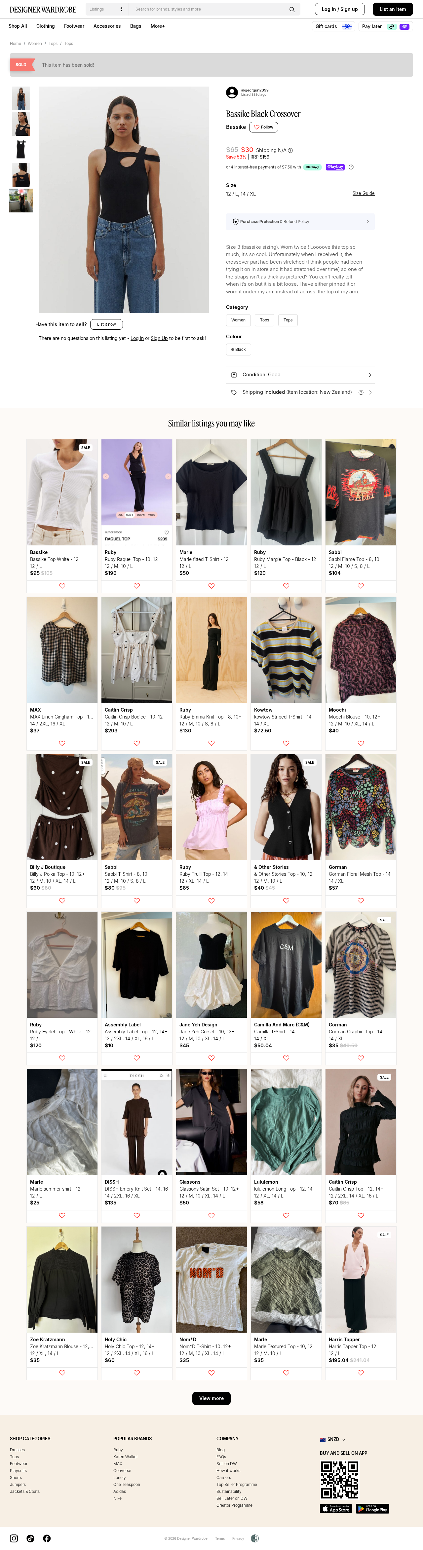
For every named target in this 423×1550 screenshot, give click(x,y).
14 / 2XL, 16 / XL (47, 723)
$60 (40, 888)
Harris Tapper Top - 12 (352, 1346)
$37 (35, 730)
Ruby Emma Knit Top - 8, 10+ (210, 717)
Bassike (236, 127)
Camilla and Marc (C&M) (282, 1024)
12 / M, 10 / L (119, 566)
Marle (185, 552)
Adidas (119, 1491)
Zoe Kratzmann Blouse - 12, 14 (63, 1346)
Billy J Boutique (47, 867)
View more (211, 1398)
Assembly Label (123, 1024)
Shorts (16, 1477)
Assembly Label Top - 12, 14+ (136, 1031)
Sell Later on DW (232, 1498)
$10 (109, 1045)
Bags (135, 26)
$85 (184, 888)
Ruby (110, 552)
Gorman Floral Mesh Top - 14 (360, 874)
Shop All (18, 26)
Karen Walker (125, 1456)
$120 (260, 573)
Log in (329, 9)
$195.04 (349, 1360)
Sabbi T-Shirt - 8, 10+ (127, 874)
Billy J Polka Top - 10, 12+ (57, 874)
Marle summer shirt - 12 (55, 1189)
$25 (34, 1202)
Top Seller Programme (236, 1484)
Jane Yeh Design (198, 1024)
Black (240, 349)
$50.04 (263, 1045)
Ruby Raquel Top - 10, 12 (131, 559)
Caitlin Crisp (119, 710)
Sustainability (229, 1491)
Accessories (107, 26)
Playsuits (18, 1470)
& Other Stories (271, 867)
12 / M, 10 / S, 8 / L (349, 566)
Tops (53, 43)
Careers (223, 1477)
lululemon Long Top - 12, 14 (283, 1189)
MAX (35, 710)
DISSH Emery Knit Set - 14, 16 (136, 1189)
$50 (184, 573)
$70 (339, 1202)
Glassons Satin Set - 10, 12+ (209, 1189)
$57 (333, 888)
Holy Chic (116, 1339)
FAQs (221, 1456)
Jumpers (18, 1484)
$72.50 (262, 730)
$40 (334, 730)
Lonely (119, 1477)
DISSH (112, 1182)
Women (35, 43)
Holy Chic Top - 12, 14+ (130, 1346)
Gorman (338, 867)
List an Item (393, 9)
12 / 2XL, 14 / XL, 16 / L (129, 1038)
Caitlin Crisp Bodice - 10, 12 (134, 717)
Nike (117, 1498)
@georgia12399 (255, 90)
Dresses (17, 1449)
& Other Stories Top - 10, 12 (283, 874)
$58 (259, 1202)
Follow (267, 127)
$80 (115, 888)
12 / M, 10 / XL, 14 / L (351, 723)
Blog (220, 1449)
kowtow (263, 710)
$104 (335, 573)
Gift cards (327, 26)
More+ (158, 26)
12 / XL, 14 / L (194, 881)
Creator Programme (234, 1505)
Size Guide (364, 193)
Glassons (190, 1182)
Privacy (238, 1538)
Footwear (74, 26)
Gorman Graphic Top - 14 (355, 1031)
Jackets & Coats (25, 1491)
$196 (111, 573)
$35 (343, 1045)
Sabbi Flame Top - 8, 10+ (355, 559)
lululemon (266, 1182)
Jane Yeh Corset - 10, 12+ (207, 1031)
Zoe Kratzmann (47, 1339)
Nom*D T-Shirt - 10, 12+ (205, 1346)
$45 (184, 1045)
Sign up (349, 9)
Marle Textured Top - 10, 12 (283, 1346)
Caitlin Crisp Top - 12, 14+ (356, 1189)
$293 (111, 730)
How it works (228, 1470)
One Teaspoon (126, 1484)
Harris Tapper (344, 1339)
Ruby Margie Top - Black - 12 (285, 559)
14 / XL (261, 723)
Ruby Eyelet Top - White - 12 (60, 1031)
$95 (41, 573)
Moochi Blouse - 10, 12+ (354, 717)
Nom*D (187, 1339)
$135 (110, 1202)
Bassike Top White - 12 (54, 559)
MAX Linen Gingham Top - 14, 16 (64, 717)
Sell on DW (226, 1463)
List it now (106, 324)
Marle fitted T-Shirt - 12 (204, 559)
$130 (185, 730)
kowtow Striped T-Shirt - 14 (283, 717)
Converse (122, 1470)
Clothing (45, 26)
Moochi (337, 710)
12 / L (36, 566)
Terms (220, 1538)
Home (15, 43)
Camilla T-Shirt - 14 (274, 1031)
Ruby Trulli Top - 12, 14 (203, 874)
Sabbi (335, 552)
